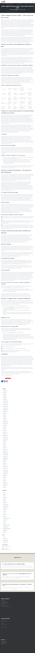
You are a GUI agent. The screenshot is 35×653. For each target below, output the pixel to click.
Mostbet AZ (5, 502)
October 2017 (5, 437)
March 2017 (5, 447)
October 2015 (5, 473)
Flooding (4, 499)
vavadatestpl (5, 530)
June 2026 (4, 394)
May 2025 (4, 416)
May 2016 (4, 461)
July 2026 (4, 392)
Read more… (30, 567)
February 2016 (5, 466)
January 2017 (5, 451)
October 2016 (5, 456)
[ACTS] (3, 1)
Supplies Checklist (4, 641)
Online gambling (5, 506)
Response (4, 516)
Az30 (4, 492)
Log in (4, 536)
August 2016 (5, 459)
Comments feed (5, 540)
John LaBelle (3, 604)
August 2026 (5, 390)
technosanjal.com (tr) (6, 518)
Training (4, 523)
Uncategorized (8, 378)
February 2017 (5, 449)
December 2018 (5, 421)
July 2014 (4, 487)
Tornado (4, 521)
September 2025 (5, 409)
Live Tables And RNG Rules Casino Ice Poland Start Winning (13, 564)
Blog (3, 495)
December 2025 (5, 404)
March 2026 (5, 399)
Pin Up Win (5, 509)
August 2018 (5, 425)
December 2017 (5, 435)
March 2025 (5, 420)
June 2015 (4, 477)
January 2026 (5, 402)
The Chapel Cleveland (4, 602)
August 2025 (5, 411)
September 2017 (5, 439)
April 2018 (4, 430)
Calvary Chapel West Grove (5, 606)
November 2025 (5, 406)
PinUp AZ (4, 514)
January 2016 (5, 468)
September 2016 (5, 458)
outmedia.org (5, 507)
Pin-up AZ (4, 511)
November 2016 (5, 454)
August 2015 (5, 475)
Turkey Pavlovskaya (6, 525)
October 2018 (5, 423)
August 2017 (5, 440)
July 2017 (4, 442)
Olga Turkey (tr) (5, 504)
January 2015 (5, 485)
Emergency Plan (3, 642)
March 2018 (5, 432)
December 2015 (5, 470)
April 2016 (4, 463)
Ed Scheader (3, 600)
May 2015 (4, 478)
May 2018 (4, 428)
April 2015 (4, 480)
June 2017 (4, 444)
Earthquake (5, 497)
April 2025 (4, 418)
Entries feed (5, 538)
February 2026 (5, 401)
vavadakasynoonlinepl (6, 528)
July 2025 (4, 413)
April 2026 (4, 397)
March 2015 (5, 482)
